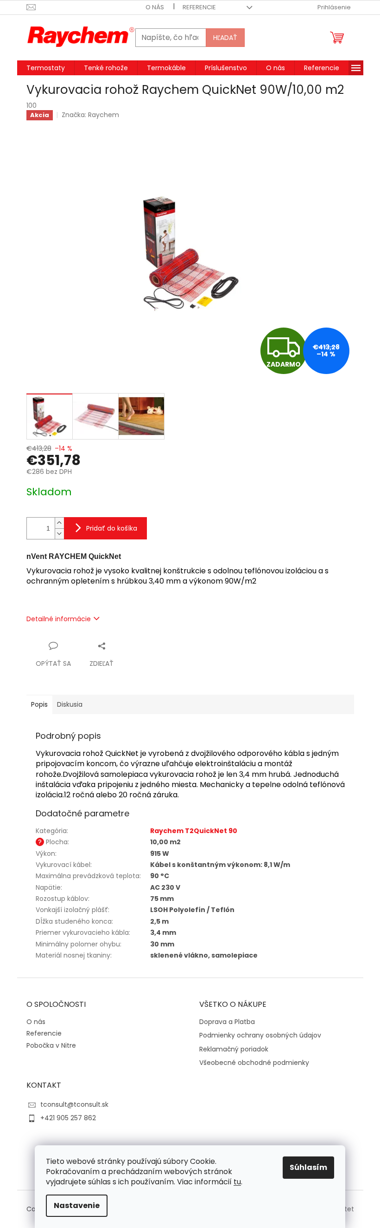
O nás (155, 7)
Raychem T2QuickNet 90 (193, 830)
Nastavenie (77, 1205)
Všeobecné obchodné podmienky (254, 1062)
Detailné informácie (58, 619)
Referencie (199, 7)
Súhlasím (308, 1167)
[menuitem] (45, 67)
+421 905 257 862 (68, 1118)
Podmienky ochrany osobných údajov (260, 1035)
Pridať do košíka (111, 528)
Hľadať (225, 37)
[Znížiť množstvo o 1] (59, 533)
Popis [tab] (39, 704)
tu (237, 1181)
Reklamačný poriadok (233, 1049)
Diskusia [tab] (69, 704)
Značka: (90, 114)
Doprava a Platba (227, 1022)
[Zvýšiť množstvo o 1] (59, 523)
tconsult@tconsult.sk (74, 1104)
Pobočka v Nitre (51, 1045)
